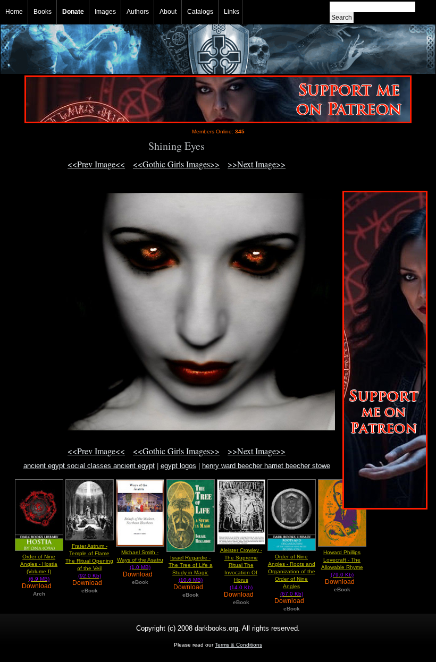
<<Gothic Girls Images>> (176, 163)
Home (14, 11)
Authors (138, 11)
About (168, 11)
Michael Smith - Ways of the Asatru (140, 559)
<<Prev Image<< (96, 163)
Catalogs (200, 11)
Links (231, 11)
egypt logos (178, 466)
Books (42, 11)
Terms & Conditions (238, 645)
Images (105, 11)
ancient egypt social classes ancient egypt (89, 466)
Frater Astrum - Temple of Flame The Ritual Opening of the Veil (89, 561)
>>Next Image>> (257, 163)
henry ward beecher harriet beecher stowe (266, 466)
